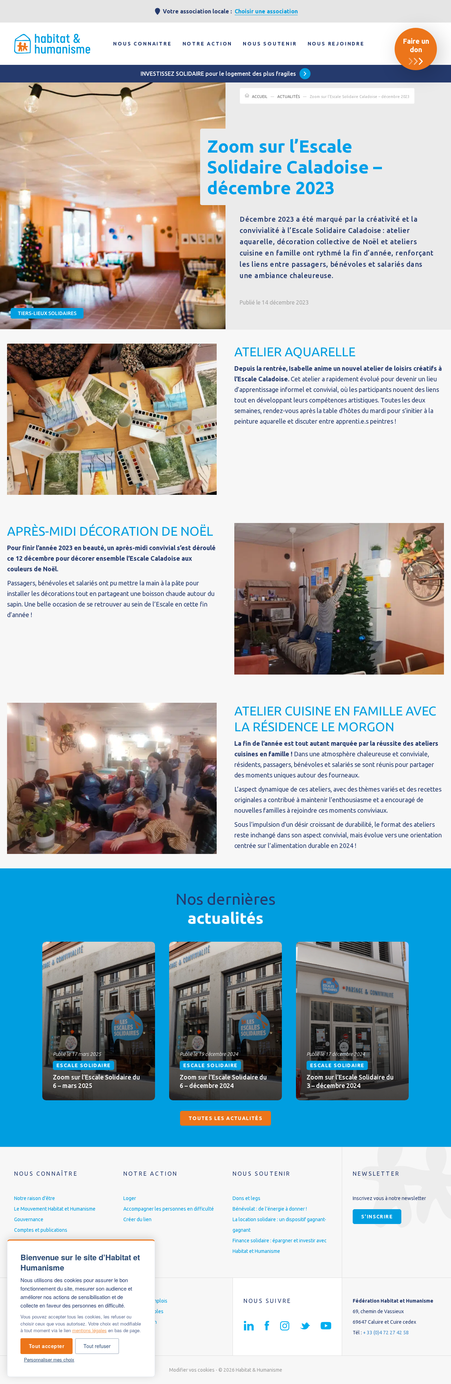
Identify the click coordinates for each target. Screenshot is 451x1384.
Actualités (288, 96)
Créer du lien (137, 1219)
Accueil (259, 96)
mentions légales (89, 1330)
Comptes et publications (40, 1230)
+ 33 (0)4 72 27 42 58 (386, 1332)
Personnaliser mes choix (49, 1359)
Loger (129, 1198)
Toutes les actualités (225, 1118)
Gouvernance (28, 1219)
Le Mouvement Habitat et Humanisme (54, 1209)
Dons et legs (246, 1198)
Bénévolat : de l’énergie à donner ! (270, 1209)
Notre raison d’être (34, 1198)
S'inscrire (377, 1216)
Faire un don (416, 45)
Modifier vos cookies (192, 1370)
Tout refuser (97, 1345)
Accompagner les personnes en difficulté (168, 1209)
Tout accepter (46, 1345)
